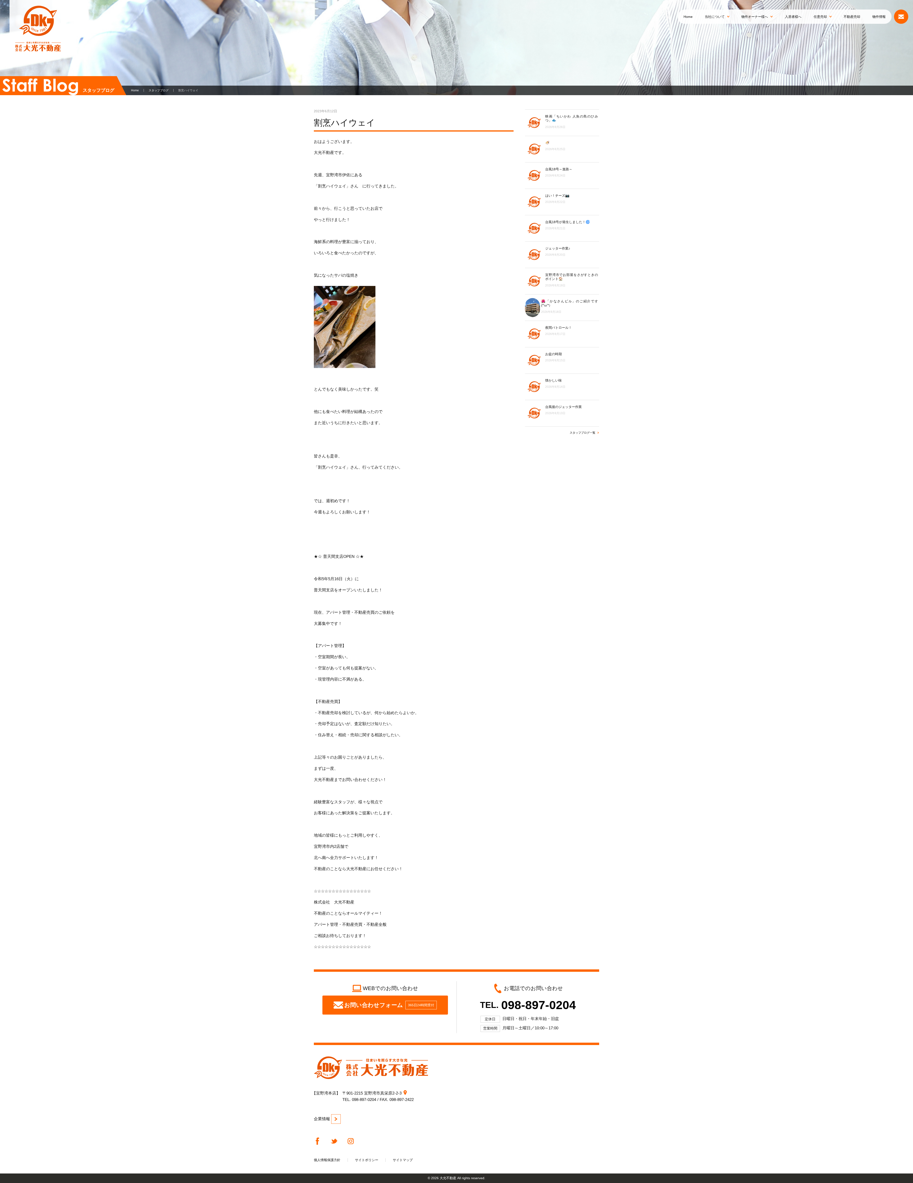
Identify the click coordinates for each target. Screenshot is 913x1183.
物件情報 (879, 17)
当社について (715, 17)
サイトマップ (403, 1160)
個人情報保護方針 (327, 1160)
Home (688, 17)
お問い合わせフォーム (389, 1005)
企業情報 (322, 1119)
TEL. (528, 1005)
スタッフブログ (159, 90)
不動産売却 (852, 17)
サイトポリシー (366, 1160)
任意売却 (820, 17)
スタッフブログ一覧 (582, 432)
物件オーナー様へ (754, 17)
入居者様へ (793, 17)
